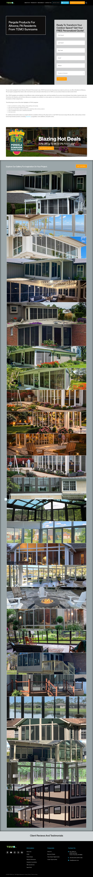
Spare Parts (29, 867)
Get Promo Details (46, 148)
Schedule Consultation (32, 862)
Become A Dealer (56, 2)
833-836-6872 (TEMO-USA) (76, 857)
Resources (29, 851)
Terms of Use (34, 874)
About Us (49, 851)
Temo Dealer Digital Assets (53, 856)
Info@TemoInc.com (74, 860)
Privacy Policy (27, 874)
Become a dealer (51, 854)
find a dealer (65, 2)
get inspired (81, 166)
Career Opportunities (52, 859)
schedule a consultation (77, 2)
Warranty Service (30, 864)
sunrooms (28, 116)
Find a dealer (30, 856)
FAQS (28, 854)
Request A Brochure (31, 859)
